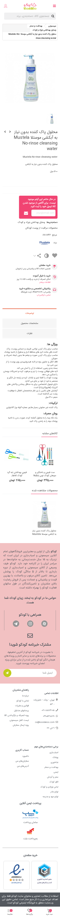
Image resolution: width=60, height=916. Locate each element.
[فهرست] (54, 6)
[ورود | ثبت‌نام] (5, 6)
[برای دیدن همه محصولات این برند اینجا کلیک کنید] (39, 243)
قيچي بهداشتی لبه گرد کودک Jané (17, 474)
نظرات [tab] (29, 333)
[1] (7, 673)
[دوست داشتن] (55, 256)
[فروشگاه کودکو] (30, 6)
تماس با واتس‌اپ (43, 295)
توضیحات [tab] (29, 313)
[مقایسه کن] (46, 256)
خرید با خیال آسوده (41, 276)
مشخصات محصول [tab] (29, 323)
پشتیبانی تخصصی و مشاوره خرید (34, 289)
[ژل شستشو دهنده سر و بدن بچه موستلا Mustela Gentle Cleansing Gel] (5, 132)
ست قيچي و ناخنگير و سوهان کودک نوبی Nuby (45, 474)
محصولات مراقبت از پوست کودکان (41, 228)
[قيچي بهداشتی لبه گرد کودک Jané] (16, 455)
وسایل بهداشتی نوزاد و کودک (31, 222)
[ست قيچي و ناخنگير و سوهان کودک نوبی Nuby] (10, 132)
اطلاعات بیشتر (44, 282)
